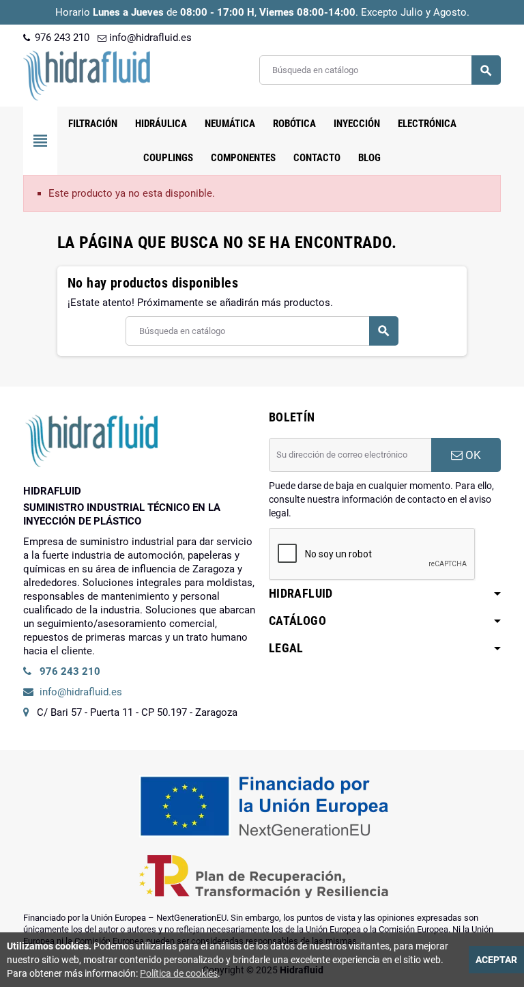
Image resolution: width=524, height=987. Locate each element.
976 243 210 (60, 37)
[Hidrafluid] (86, 74)
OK (472, 455)
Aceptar (496, 959)
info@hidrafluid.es (149, 37)
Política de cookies (179, 973)
